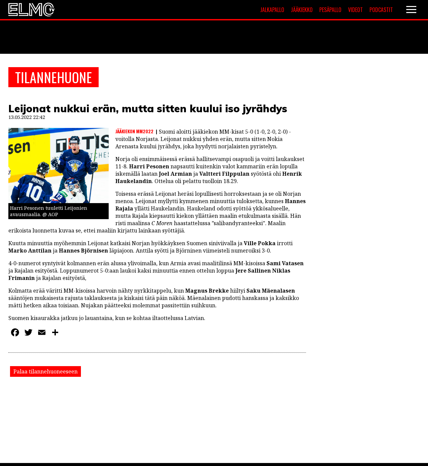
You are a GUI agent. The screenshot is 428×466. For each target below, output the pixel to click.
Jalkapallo (272, 10)
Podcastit (381, 10)
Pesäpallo (330, 10)
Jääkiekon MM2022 (134, 131)
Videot (355, 10)
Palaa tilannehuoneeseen (45, 371)
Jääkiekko (302, 10)
